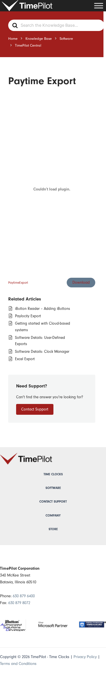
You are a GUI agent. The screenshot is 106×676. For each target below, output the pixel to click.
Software (53, 488)
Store (53, 529)
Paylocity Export (28, 316)
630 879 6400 (24, 596)
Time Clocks (53, 474)
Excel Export (25, 359)
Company (53, 515)
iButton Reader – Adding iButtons (42, 308)
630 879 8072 (19, 602)
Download (81, 282)
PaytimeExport (18, 283)
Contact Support (34, 409)
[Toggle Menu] (98, 5)
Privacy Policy (85, 656)
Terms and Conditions (18, 663)
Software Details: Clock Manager (42, 351)
